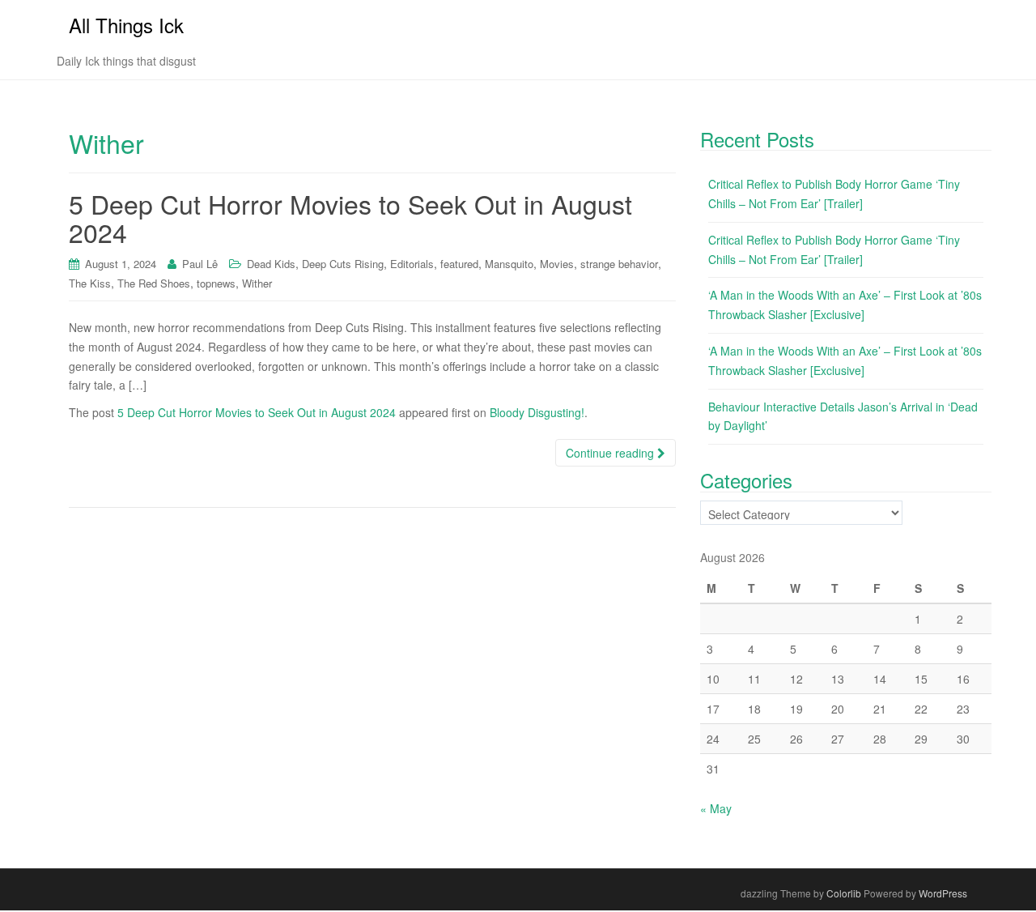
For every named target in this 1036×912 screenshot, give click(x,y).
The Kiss (90, 283)
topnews (216, 283)
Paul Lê (200, 263)
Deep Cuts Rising (343, 263)
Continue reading (611, 453)
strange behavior (619, 263)
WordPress (943, 893)
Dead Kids (271, 263)
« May (716, 808)
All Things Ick (126, 25)
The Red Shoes (153, 283)
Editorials (412, 263)
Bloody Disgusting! (537, 412)
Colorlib (843, 893)
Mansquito (509, 263)
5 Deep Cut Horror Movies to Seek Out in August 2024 (350, 217)
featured (459, 263)
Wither (257, 283)
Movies (557, 263)
